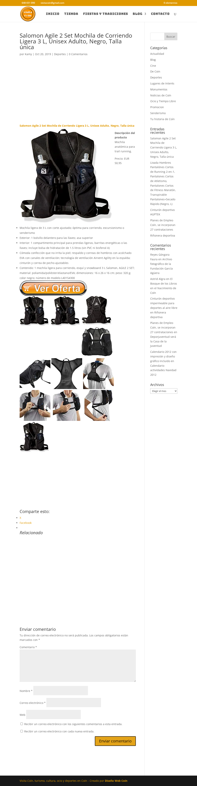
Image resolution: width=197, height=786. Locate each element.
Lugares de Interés (162, 83)
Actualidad (157, 54)
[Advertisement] (78, 95)
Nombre (26, 691)
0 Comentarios (78, 54)
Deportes (60, 54)
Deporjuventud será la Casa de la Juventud (163, 341)
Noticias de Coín (160, 95)
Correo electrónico (33, 703)
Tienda (71, 14)
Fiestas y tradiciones (105, 14)
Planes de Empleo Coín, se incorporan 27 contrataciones (162, 224)
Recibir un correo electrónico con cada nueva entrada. (59, 731)
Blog (137, 14)
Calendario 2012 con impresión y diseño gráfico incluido (163, 356)
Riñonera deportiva (162, 235)
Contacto (160, 14)
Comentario (28, 647)
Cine (153, 65)
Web (22, 715)
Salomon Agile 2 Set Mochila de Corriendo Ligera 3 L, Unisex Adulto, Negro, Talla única (163, 147)
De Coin (155, 71)
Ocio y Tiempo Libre (163, 101)
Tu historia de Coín (162, 119)
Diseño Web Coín (116, 781)
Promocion (157, 107)
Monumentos (158, 89)
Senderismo (158, 113)
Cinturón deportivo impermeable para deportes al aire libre (163, 303)
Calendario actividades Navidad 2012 (163, 370)
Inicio (52, 14)
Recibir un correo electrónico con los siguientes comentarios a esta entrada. (73, 724)
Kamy (28, 54)
